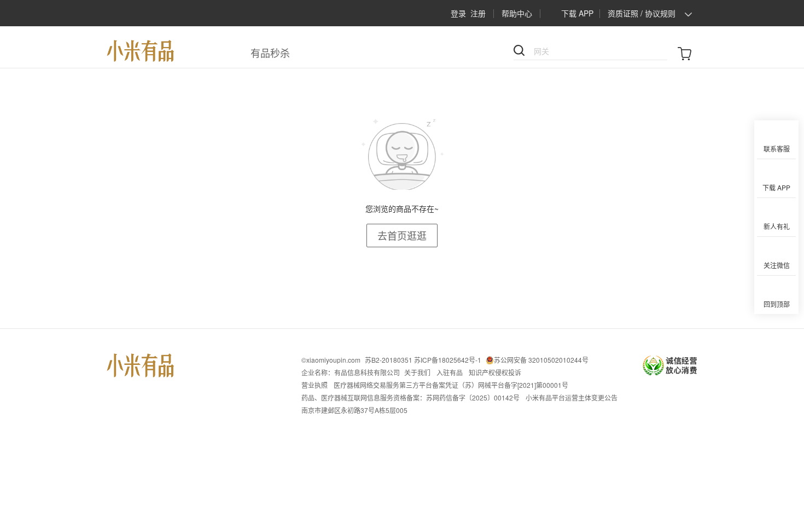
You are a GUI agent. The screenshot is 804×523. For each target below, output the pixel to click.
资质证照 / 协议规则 (641, 13)
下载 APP (577, 13)
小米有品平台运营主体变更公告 (571, 397)
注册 (478, 13)
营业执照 (314, 385)
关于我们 (417, 372)
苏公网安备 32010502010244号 (541, 359)
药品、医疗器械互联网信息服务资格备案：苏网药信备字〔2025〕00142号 (410, 397)
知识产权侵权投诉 (495, 372)
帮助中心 (517, 13)
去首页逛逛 (402, 235)
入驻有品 (449, 372)
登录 (458, 13)
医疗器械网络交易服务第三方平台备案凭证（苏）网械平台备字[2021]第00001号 (451, 385)
